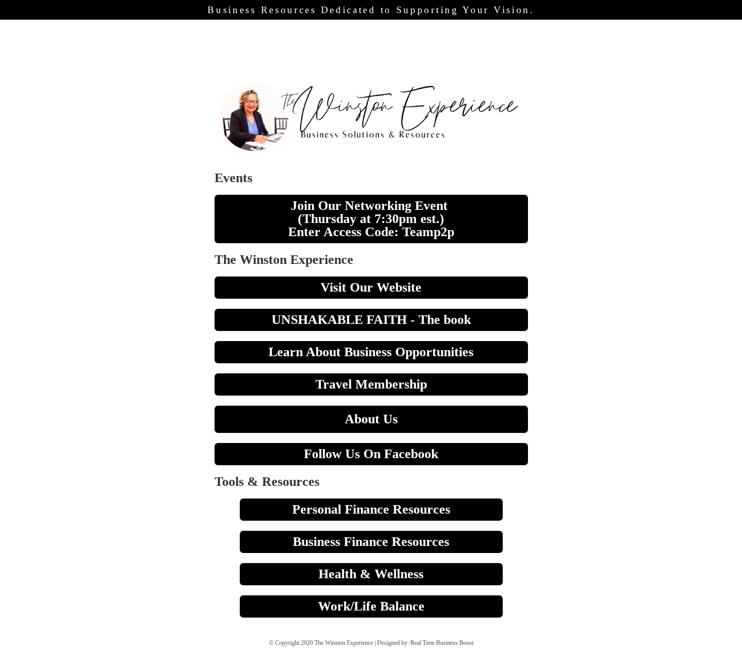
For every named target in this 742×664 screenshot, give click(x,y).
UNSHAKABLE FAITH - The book (371, 319)
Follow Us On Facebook (371, 454)
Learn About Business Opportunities (371, 352)
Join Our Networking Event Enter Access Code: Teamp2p (371, 218)
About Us (371, 419)
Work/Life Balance (371, 606)
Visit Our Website (371, 287)
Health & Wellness (371, 574)
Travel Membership (371, 384)
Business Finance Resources (371, 541)
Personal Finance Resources (371, 509)
